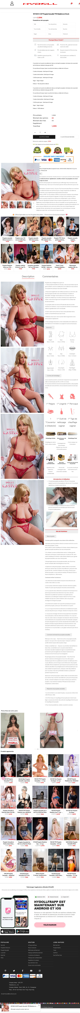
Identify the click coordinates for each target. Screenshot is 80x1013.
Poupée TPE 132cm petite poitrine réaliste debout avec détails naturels (59, 239)
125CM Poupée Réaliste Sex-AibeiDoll (71, 780)
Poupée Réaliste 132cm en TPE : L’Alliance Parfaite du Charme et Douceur (7, 266)
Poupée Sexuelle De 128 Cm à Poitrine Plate (24, 843)
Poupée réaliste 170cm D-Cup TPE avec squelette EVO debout (20, 266)
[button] (53, 375)
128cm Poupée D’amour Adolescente (39, 874)
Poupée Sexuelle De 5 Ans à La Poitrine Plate (40, 811)
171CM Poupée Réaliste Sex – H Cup (40, 843)
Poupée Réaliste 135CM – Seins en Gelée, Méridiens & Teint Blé (46, 266)
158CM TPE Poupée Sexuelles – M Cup (55, 843)
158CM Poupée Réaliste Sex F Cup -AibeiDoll (56, 811)
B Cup (73, 168)
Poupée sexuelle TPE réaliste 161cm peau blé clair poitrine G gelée (46, 239)
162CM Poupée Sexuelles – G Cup (71, 874)
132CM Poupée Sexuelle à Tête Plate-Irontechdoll (55, 874)
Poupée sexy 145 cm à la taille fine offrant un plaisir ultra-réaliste (20, 239)
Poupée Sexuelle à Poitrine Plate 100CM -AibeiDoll (8, 811)
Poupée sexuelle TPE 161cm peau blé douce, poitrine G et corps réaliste (33, 239)
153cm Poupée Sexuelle (45, 168)
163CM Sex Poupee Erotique (71, 811)
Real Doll (69, 168)
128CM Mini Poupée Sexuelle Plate (71, 843)
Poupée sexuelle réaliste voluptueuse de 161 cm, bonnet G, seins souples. (72, 239)
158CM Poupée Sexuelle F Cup (8, 780)
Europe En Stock (55, 168)
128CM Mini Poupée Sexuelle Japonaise (24, 780)
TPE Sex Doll (44, 170)
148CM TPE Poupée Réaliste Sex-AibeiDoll (24, 811)
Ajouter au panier (44, 136)
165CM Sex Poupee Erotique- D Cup (55, 780)
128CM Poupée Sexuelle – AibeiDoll (8, 874)
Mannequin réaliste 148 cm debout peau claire (72, 266)
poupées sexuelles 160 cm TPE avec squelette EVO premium (33, 266)
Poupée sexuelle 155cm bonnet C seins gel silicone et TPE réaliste (7, 239)
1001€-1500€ (63, 168)
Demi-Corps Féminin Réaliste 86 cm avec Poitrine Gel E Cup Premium (59, 266)
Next (33, 203)
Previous (33, 206)
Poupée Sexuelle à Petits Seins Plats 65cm (8, 843)
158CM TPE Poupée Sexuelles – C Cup (40, 780)
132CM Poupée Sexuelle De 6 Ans (24, 874)
